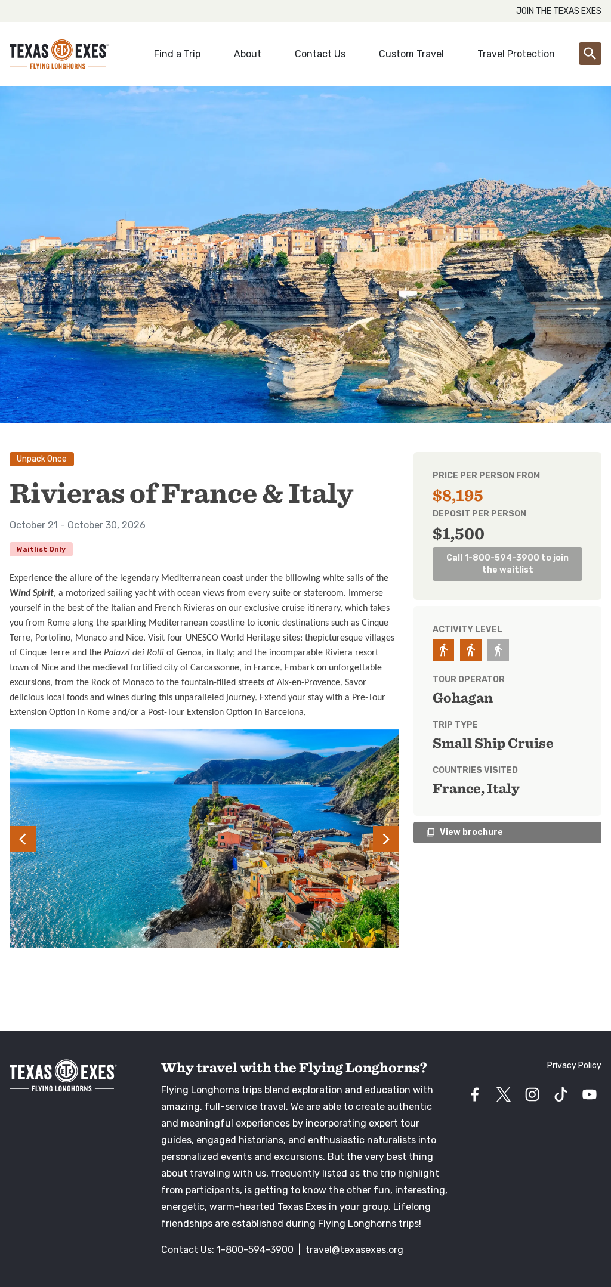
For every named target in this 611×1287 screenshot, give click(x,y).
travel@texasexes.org (353, 1249)
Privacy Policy (574, 1065)
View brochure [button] (464, 833)
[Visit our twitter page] (503, 1094)
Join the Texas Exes (558, 11)
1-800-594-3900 (256, 1249)
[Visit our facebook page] (475, 1094)
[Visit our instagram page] (532, 1094)
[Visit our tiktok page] (561, 1094)
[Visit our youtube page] (589, 1094)
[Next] (370, 838)
